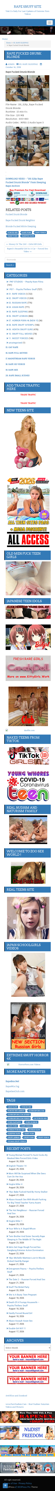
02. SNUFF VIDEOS (18, 298)
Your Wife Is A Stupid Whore (22, 1228)
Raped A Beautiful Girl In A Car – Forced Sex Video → (27, 250)
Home (5, 39)
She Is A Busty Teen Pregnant (23, 1294)
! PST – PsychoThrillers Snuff (23, 289)
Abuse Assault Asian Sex (20, 1321)
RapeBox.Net (12, 1081)
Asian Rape (12, 1107)
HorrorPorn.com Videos (19, 1118)
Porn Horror (31, 1122)
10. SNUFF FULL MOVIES (20, 334)
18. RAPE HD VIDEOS (15, 364)
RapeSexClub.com (15, 1091)
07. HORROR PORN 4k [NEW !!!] (23, 320)
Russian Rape (34, 1130)
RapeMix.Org (12, 1086)
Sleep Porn (12, 236)
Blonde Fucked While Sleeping (21, 226)
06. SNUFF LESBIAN (18, 316)
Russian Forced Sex (16, 1130)
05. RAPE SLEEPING (20, 43)
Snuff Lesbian (14, 1137)
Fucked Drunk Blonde (16, 214)
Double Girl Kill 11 (17, 1328)
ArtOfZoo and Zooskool (16, 1395)
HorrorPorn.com (36, 1111)
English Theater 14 (17, 1166)
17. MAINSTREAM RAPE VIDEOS (20, 358)
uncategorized (15, 342)
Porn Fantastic (14, 1122)
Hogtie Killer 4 (15, 1184)
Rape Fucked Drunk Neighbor (20, 220)
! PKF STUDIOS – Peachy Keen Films (26, 282)
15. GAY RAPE (12, 347)
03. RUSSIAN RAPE (18, 303)
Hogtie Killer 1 (15, 1221)
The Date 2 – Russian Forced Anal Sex (27, 1279)
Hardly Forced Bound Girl (20, 1313)
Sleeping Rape (28, 236)
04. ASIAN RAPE (16, 307)
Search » (10, 265)
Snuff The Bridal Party (19, 1287)
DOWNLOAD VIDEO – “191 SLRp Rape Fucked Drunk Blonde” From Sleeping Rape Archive (26, 182)
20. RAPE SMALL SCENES (17, 375)
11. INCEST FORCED (18, 338)
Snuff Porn (29, 1137)
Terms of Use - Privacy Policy (18, 1483)
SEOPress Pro (24, 1487)
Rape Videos (41, 233)
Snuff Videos (43, 1137)
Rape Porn (26, 233)
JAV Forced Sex (40, 1118)
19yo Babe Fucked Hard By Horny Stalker (28, 1192)
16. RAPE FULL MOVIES (16, 353)
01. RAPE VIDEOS (17, 294)
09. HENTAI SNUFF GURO (21, 329)
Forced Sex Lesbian (16, 1111)
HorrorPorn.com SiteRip (19, 1115)
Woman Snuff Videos (17, 1141)
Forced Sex (13, 233)
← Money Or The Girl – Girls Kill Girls (24, 244)
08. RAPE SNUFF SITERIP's (21, 325)
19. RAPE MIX (12, 370)
